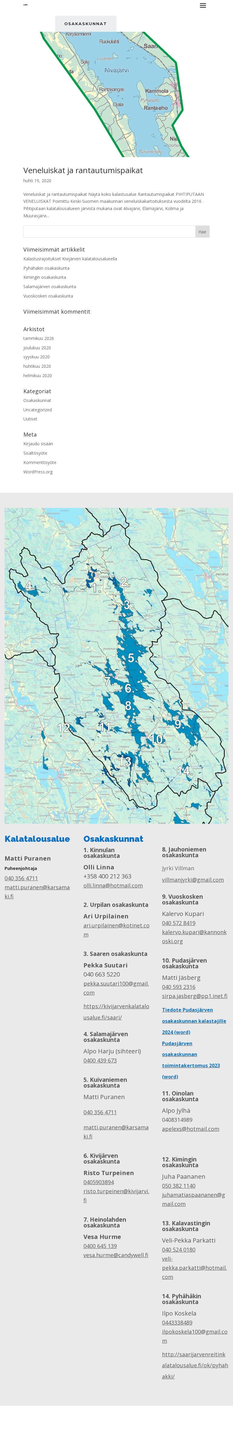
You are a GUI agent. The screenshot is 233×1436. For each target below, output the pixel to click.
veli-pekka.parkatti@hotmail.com (194, 1267)
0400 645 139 (100, 1246)
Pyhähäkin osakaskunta (46, 268)
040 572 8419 (178, 923)
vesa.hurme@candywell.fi (115, 1255)
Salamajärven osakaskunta (49, 286)
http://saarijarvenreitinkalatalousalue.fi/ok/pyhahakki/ (195, 1365)
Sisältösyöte (35, 453)
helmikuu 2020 (37, 375)
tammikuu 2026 (38, 338)
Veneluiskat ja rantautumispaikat (83, 170)
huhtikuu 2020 (37, 366)
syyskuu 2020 (36, 357)
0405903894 (98, 1182)
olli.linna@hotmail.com (113, 885)
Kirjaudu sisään (38, 443)
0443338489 (177, 1322)
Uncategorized (37, 410)
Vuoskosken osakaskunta (48, 296)
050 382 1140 (178, 1185)
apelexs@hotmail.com (190, 1128)
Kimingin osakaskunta (44, 277)
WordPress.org (37, 472)
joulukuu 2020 (37, 348)
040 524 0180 (178, 1249)
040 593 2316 (178, 986)
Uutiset (30, 419)
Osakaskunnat (85, 23)
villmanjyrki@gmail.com (193, 879)
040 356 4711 (21, 878)
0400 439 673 (100, 1060)
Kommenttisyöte (39, 462)
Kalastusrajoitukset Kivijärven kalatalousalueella (70, 259)
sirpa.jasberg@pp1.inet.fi (195, 996)
